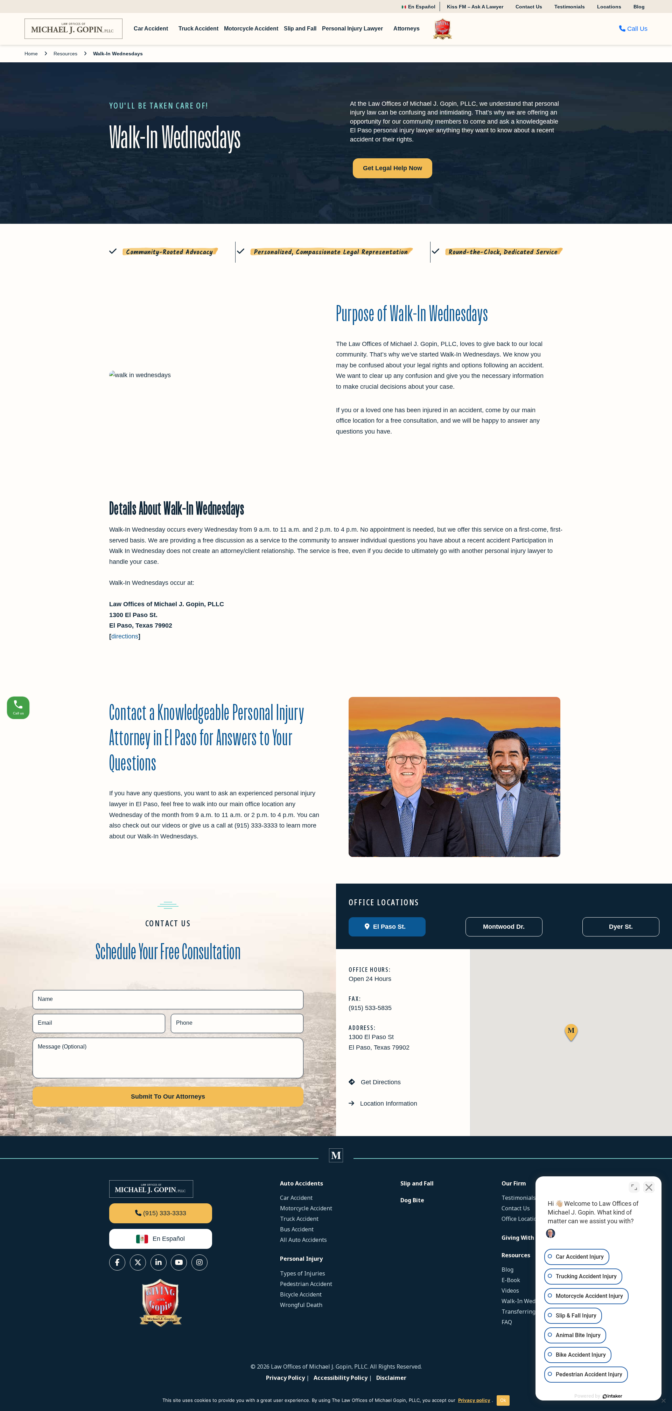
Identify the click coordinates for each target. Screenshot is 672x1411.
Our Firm (514, 1183)
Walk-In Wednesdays (529, 1301)
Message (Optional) (62, 1047)
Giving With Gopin (527, 1237)
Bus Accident (297, 1229)
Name (45, 999)
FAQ (507, 1322)
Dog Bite (412, 1200)
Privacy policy (474, 1400)
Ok (503, 1400)
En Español (421, 6)
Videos (510, 1290)
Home (31, 53)
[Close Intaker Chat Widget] (648, 1187)
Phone (184, 1023)
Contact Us (529, 6)
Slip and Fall (417, 1183)
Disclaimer (391, 1378)
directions (124, 636)
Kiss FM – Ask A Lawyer (475, 6)
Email (45, 1023)
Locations (609, 6)
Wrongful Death (301, 1305)
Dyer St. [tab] (620, 926)
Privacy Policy (285, 1378)
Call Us (636, 28)
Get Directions (380, 1082)
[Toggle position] (634, 1187)
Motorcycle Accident (306, 1208)
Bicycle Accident (301, 1294)
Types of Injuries (302, 1273)
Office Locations (522, 1219)
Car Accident (296, 1198)
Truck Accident (299, 1219)
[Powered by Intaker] (612, 1396)
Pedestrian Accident (306, 1284)
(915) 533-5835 (370, 1007)
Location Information (387, 1103)
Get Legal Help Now (392, 168)
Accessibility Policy (341, 1378)
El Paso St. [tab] (388, 926)
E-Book (511, 1280)
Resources (65, 53)
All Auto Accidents (303, 1240)
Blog (639, 6)
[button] (571, 1033)
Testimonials (569, 6)
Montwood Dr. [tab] (503, 926)
